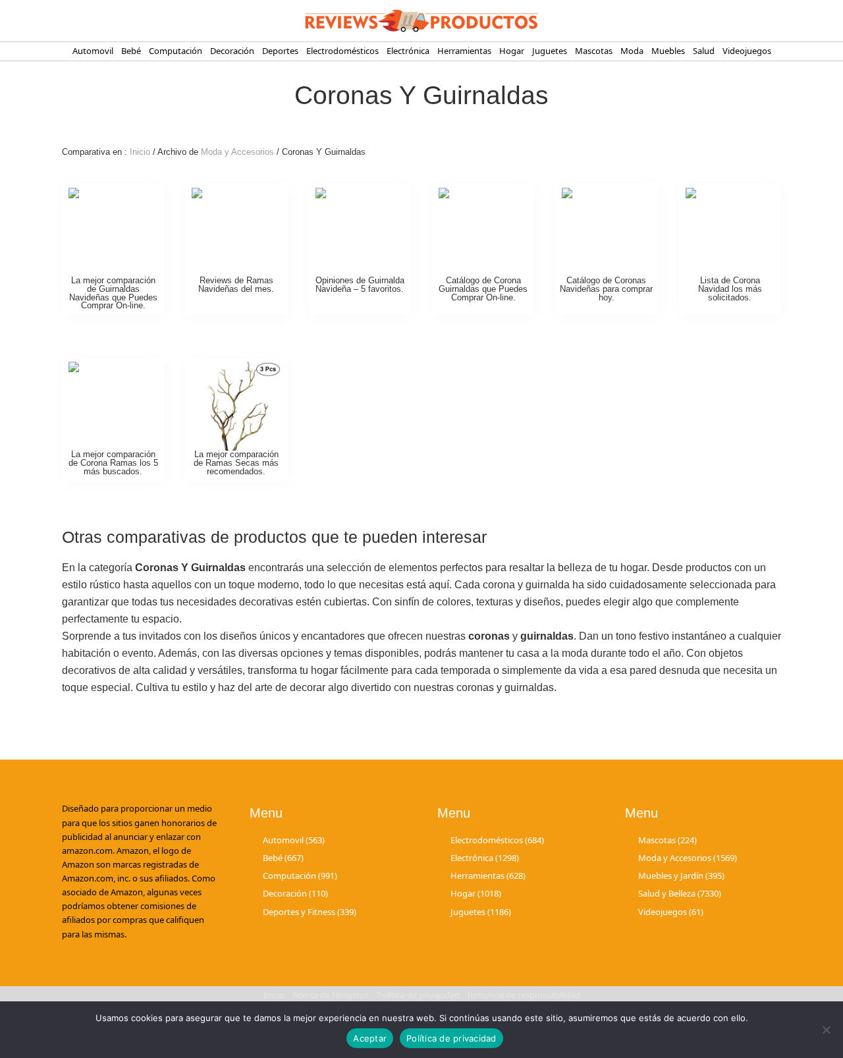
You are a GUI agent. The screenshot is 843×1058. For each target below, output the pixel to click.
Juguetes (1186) (480, 912)
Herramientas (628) (488, 875)
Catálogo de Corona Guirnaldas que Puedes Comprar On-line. (483, 288)
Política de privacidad (451, 1038)
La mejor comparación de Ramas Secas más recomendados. (236, 462)
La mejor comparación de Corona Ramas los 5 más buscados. (113, 462)
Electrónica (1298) (484, 858)
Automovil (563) (294, 840)
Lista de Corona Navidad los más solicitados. (730, 288)
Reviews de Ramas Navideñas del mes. (236, 284)
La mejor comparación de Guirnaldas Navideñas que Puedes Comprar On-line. (113, 292)
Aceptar (370, 1038)
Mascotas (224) (667, 840)
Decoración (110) (295, 893)
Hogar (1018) (475, 893)
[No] (826, 1029)
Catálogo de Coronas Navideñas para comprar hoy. (606, 288)
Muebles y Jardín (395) (681, 875)
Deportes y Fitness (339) (309, 912)
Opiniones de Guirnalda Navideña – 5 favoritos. (359, 284)
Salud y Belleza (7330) (679, 893)
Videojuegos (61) (670, 912)
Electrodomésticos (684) (497, 840)
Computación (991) (300, 875)
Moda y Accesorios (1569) (687, 858)
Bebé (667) (283, 858)
